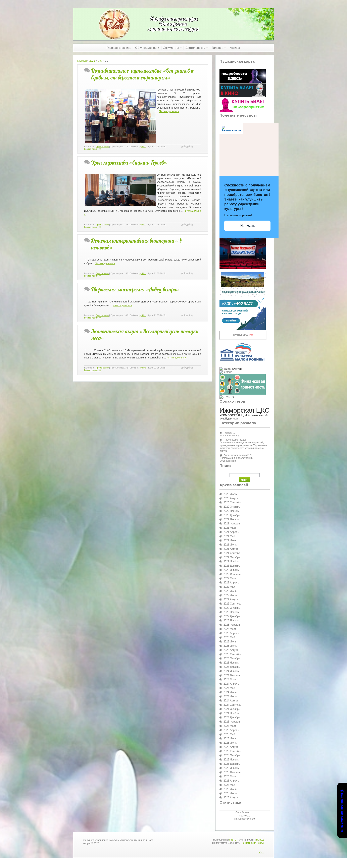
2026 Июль (230, 793)
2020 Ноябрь (231, 510)
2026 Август (231, 797)
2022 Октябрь (232, 607)
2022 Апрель (231, 582)
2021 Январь (231, 519)
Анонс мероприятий (235, 455)
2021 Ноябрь (231, 561)
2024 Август (231, 700)
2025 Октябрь (232, 755)
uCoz (261, 852)
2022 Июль (230, 595)
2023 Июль (230, 645)
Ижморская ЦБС (234, 415)
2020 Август (231, 498)
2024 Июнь (230, 692)
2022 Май (229, 586)
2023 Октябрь (232, 658)
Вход (261, 843)
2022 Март (230, 578)
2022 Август (231, 599)
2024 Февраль (232, 675)
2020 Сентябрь (232, 502)
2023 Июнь (230, 641)
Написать (247, 225)
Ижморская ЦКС (244, 410)
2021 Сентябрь (232, 553)
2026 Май (229, 784)
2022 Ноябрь (231, 612)
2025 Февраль (232, 721)
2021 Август (231, 548)
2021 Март (230, 527)
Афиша (228, 432)
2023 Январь (231, 620)
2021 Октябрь (232, 557)
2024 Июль (230, 696)
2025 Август (231, 746)
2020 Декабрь (232, 515)
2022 (92, 60)
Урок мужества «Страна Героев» (129, 162)
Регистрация (249, 843)
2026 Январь (231, 767)
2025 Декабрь (232, 763)
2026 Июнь (230, 789)
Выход (260, 839)
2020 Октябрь (232, 506)
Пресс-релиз (102, 146)
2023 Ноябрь (231, 662)
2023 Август (231, 649)
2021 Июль (230, 544)
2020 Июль (230, 494)
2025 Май (229, 734)
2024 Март (230, 679)
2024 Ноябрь (231, 713)
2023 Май (229, 637)
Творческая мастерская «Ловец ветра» (135, 289)
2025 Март (230, 725)
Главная (82, 60)
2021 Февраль (232, 523)
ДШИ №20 (232, 418)
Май (100, 60)
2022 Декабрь (232, 616)
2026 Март (230, 776)
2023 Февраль (232, 624)
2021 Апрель (231, 531)
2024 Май (229, 687)
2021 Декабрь (232, 565)
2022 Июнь (230, 590)
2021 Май (229, 536)
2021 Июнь (230, 540)
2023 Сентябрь (232, 654)
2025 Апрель (231, 730)
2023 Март (230, 628)
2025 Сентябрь (232, 751)
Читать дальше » (169, 111)
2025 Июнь (230, 738)
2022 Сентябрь (232, 603)
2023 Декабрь (232, 666)
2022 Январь (231, 569)
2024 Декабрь (232, 717)
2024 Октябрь (232, 708)
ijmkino (143, 146)
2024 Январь (231, 671)
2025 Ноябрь (231, 759)
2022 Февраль (232, 574)
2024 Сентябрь (232, 704)
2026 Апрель (231, 780)
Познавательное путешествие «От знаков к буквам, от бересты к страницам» (142, 74)
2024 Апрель (231, 683)
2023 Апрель (231, 633)
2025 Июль (230, 742)
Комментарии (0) (92, 149)
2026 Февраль (232, 772)
